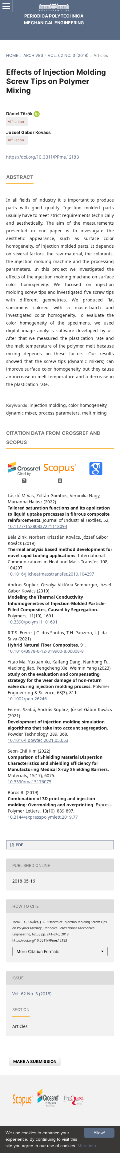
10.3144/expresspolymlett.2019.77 (43, 817)
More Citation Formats (38, 951)
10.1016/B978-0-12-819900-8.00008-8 (46, 651)
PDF (19, 844)
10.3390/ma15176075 (29, 782)
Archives (33, 55)
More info (87, 1145)
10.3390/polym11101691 (33, 622)
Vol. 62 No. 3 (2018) (68, 55)
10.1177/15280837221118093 (37, 526)
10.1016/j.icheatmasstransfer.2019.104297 (51, 574)
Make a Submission (35, 1061)
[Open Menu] (6, 6)
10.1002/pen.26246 (27, 699)
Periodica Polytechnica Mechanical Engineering (54, 19)
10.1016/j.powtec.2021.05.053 (38, 740)
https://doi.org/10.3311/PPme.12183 (42, 156)
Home (12, 55)
